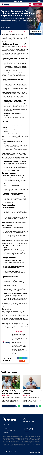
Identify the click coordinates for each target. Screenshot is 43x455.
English (39, 1)
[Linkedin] (8, 424)
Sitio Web (25, 419)
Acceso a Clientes (8, 434)
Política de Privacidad (9, 430)
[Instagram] (12, 424)
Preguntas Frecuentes (28, 421)
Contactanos (7, 428)
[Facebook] (4, 424)
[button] (30, 4)
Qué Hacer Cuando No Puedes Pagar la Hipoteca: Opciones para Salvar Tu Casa (11, 392)
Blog (24, 418)
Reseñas (6, 432)
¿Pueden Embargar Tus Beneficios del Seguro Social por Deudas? (31, 392)
